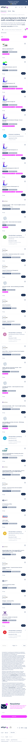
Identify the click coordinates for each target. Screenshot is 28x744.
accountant (3, 26)
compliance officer (14, 674)
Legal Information (14, 739)
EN (16, 7)
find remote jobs (12, 687)
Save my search (6, 39)
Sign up (6, 732)
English (6, 736)
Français (2, 736)
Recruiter (13, 732)
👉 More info (13, 4)
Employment (3, 11)
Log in (2, 732)
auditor (23, 24)
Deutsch (10, 736)
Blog (13, 11)
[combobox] (3, 37)
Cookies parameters (4, 741)
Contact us (3, 739)
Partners (7, 739)
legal (4, 680)
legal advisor (10, 26)
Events (9, 11)
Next (24, 645)
